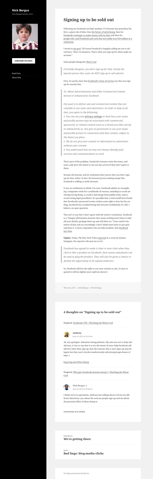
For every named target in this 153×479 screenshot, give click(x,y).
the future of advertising (103, 32)
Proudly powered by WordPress (76, 473)
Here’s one (91, 62)
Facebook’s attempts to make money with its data (87, 35)
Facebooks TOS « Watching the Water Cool (93, 323)
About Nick (16, 77)
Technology (96, 288)
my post (77, 48)
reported (102, 237)
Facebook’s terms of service (101, 81)
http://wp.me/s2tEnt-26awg (76, 362)
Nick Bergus (20, 10)
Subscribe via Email (24, 61)
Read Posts (16, 73)
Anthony (77, 333)
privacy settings (93, 116)
